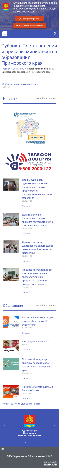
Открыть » (26, 206)
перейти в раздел (46, 98)
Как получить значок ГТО (36, 341)
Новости (10, 99)
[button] (4, 33)
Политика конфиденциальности (21, 403)
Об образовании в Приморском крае (20, 84)
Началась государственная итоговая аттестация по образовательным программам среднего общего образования (37, 277)
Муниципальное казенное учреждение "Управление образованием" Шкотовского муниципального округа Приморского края (35, 7)
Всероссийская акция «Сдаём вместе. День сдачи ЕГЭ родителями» (38, 321)
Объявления (13, 305)
